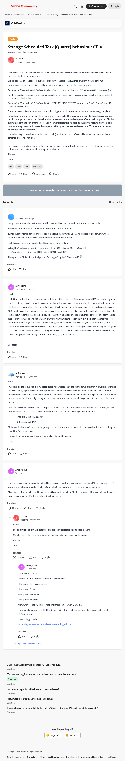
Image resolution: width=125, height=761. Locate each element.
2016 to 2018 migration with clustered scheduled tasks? (33, 689)
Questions (46, 14)
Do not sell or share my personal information (84, 757)
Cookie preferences (56, 757)
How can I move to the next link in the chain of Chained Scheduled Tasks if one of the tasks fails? (52, 708)
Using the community (15, 757)
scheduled (37, 166)
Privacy (43, 757)
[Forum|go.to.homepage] (23, 6)
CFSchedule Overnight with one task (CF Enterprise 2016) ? (34, 664)
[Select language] (82, 6)
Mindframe (20, 285)
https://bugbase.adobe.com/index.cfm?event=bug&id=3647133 (47, 624)
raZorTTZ (19, 58)
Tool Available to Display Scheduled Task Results (30, 698)
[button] (6, 7)
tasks (27, 166)
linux (19, 166)
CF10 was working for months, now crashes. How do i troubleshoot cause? (42, 674)
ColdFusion (34, 14)
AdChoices (112, 757)
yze (17, 215)
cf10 (10, 166)
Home (7, 14)
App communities (20, 14)
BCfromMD (20, 373)
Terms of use (32, 757)
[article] (62, 242)
